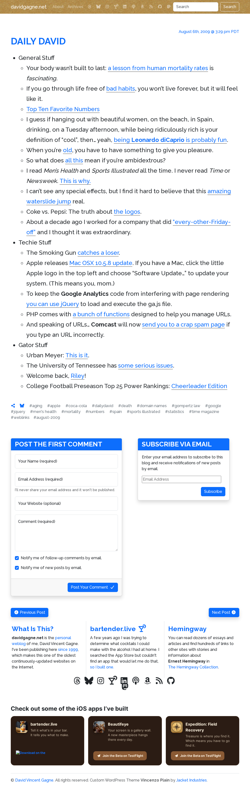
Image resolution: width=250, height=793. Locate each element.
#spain (115, 411)
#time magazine (204, 411)
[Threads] (89, 7)
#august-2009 (46, 417)
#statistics (174, 411)
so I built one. (102, 667)
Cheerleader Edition (199, 386)
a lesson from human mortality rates (158, 68)
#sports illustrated (143, 411)
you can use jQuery (52, 303)
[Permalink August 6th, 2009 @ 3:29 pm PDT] (13, 405)
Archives (75, 6)
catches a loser (98, 252)
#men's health (43, 411)
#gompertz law (186, 405)
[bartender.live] (116, 7)
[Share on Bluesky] (22, 405)
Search (229, 6)
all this (74, 160)
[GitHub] (160, 7)
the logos (127, 211)
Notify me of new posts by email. (51, 567)
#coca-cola (76, 405)
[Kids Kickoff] (133, 7)
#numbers (94, 411)
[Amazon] (142, 7)
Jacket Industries (191, 780)
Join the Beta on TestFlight (123, 756)
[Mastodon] (168, 7)
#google (213, 405)
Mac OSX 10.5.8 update (100, 262)
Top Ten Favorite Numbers (63, 109)
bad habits (120, 88)
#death (125, 405)
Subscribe (213, 491)
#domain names (152, 405)
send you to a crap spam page (183, 324)
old (67, 150)
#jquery (18, 411)
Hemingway (187, 629)
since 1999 (68, 649)
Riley (77, 375)
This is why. (75, 180)
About (58, 6)
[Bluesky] (98, 7)
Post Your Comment (89, 587)
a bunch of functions (101, 314)
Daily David (38, 41)
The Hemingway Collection (193, 667)
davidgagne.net (29, 7)
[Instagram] (107, 7)
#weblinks (20, 417)
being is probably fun (170, 139)
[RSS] (151, 7)
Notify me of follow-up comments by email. (61, 558)
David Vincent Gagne (34, 780)
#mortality (71, 411)
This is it (76, 355)
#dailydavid (102, 405)
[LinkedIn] (124, 7)
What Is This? (32, 629)
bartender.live (113, 629)
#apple (54, 405)
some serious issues (145, 365)
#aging (35, 405)
